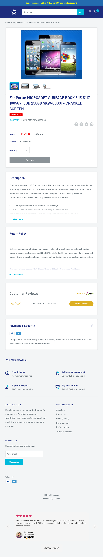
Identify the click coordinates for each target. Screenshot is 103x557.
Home (7, 22)
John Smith (28, 532)
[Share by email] (91, 124)
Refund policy (62, 427)
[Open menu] (6, 12)
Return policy (62, 423)
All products (18, 22)
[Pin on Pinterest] (81, 124)
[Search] (80, 12)
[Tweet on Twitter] (86, 124)
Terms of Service (64, 431)
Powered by (81, 293)
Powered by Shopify (51, 498)
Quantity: (14, 150)
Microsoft (14, 120)
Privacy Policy (62, 418)
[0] (95, 11)
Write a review (81, 303)
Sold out (30, 160)
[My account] (90, 11)
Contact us (61, 414)
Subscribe (14, 462)
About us (60, 410)
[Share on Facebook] (76, 124)
